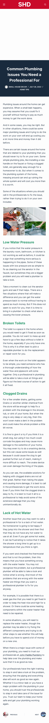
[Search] (45, 4)
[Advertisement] (24, 34)
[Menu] (4, 4)
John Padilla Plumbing (31, 655)
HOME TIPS (24, 90)
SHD (24, 4)
